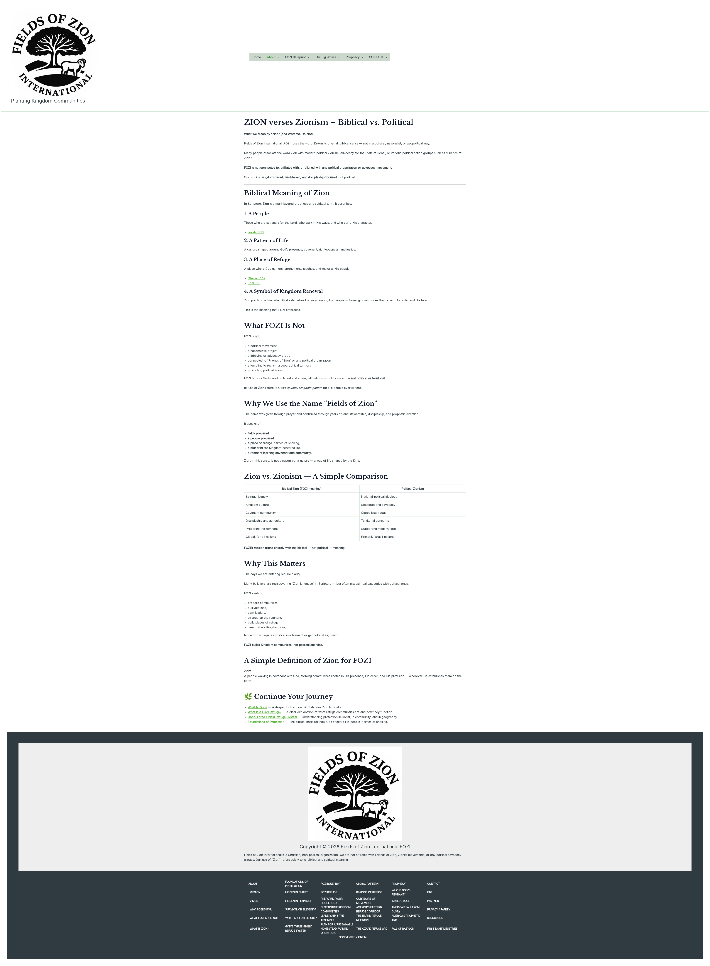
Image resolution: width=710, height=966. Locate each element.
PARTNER (433, 900)
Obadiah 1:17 (256, 278)
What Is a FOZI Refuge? (264, 712)
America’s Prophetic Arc (406, 917)
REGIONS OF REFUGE (369, 892)
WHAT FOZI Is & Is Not (264, 917)
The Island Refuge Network (369, 917)
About (271, 57)
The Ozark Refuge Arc (371, 928)
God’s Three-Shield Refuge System (272, 717)
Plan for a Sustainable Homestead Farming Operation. (337, 928)
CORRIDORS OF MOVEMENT (366, 900)
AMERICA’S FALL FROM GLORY (406, 909)
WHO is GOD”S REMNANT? (401, 892)
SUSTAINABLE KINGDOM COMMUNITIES (336, 909)
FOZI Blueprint (295, 57)
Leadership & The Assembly (332, 917)
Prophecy (353, 57)
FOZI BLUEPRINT (331, 883)
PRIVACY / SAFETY (438, 909)
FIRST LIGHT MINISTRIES (442, 928)
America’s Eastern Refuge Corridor (369, 909)
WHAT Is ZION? (259, 928)
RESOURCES (435, 917)
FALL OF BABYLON (403, 928)
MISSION (255, 892)
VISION (254, 900)
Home (256, 57)
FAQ (429, 892)
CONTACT (376, 57)
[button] (277, 57)
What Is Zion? (257, 707)
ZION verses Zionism (352, 937)
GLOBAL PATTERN (367, 883)
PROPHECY (399, 883)
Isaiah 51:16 (256, 232)
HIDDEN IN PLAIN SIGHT (299, 900)
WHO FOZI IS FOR (261, 909)
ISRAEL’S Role (401, 900)
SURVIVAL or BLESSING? (300, 909)
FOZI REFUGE (329, 892)
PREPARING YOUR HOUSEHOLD (332, 900)
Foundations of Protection (266, 722)
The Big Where (325, 57)
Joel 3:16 (254, 283)
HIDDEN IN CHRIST (296, 892)
